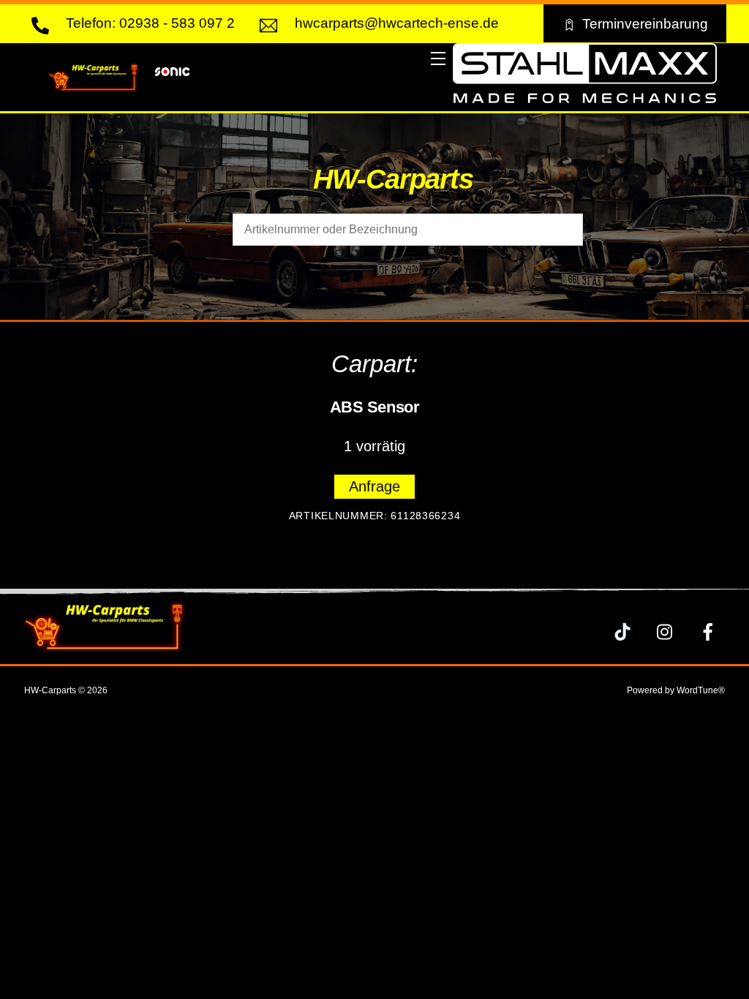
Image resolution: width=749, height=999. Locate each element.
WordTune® (701, 690)
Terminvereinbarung (645, 23)
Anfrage (374, 486)
